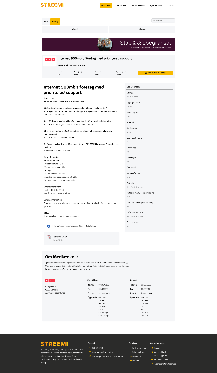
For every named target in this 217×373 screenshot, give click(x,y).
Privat (46, 22)
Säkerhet (142, 29)
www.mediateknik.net (55, 293)
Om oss (171, 6)
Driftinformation (138, 6)
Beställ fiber (121, 6)
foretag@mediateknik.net (59, 193)
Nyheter (135, 361)
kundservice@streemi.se (102, 352)
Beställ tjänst (106, 6)
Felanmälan (137, 357)
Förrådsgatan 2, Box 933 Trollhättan (107, 357)
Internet (75, 29)
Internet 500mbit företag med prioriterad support (95, 58)
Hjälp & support (156, 6)
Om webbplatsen (160, 360)
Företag (55, 22)
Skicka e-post (104, 293)
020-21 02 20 (97, 348)
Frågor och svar (139, 352)
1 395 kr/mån (156, 73)
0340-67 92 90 (57, 190)
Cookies (156, 348)
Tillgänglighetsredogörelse (164, 364)
